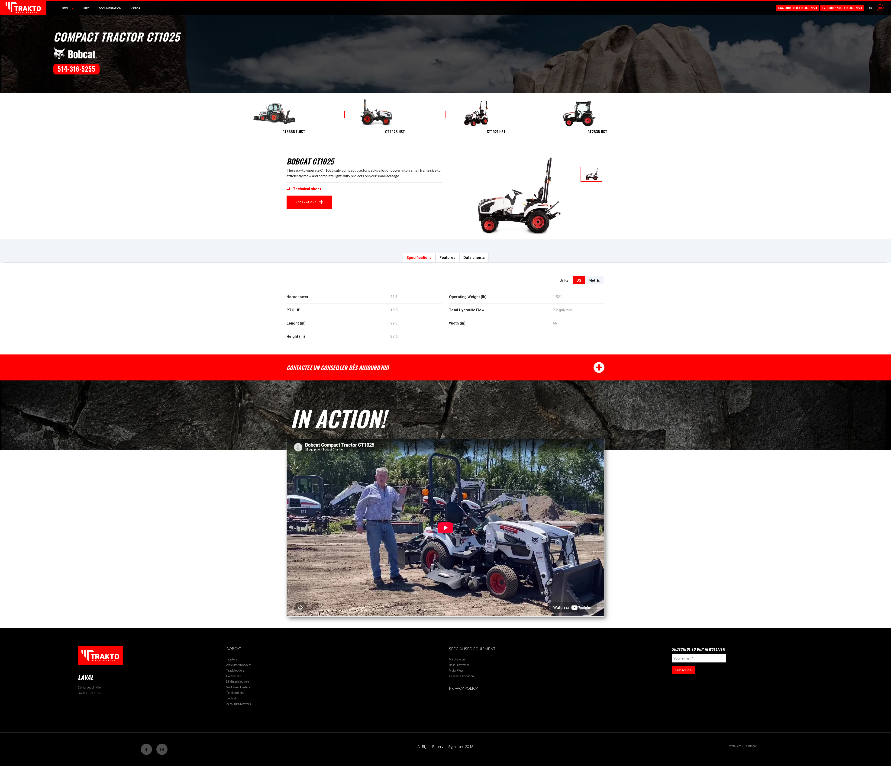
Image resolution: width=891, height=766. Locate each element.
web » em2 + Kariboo (742, 746)
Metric (594, 280)
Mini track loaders (237, 681)
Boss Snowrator (459, 665)
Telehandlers (235, 693)
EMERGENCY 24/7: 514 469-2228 (842, 8)
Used (86, 8)
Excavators (233, 676)
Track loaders (235, 670)
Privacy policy (463, 688)
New (65, 8)
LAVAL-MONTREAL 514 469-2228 (797, 8)
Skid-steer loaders (238, 687)
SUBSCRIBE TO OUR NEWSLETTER (698, 649)
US (578, 280)
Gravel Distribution (461, 676)
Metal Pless (456, 670)
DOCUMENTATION (110, 8)
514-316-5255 (76, 69)
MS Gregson (457, 659)
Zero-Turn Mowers (238, 704)
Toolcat (231, 698)
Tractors (231, 659)
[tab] (419, 258)
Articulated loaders (238, 665)
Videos (135, 8)
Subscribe (683, 670)
